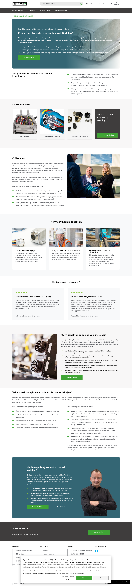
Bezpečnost (19, 557)
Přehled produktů (17, 10)
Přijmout (84, 578)
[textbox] (61, 4)
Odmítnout (100, 578)
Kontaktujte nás (29, 57)
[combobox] (61, 4)
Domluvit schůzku (37, 507)
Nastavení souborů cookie (68, 578)
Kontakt (45, 550)
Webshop (32, 10)
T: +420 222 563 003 (77, 554)
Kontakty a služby (45, 10)
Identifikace (19, 561)
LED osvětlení (20, 554)
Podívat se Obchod (107, 135)
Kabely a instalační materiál (23, 16)
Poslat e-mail (61, 507)
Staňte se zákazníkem (61, 10)
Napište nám (98, 532)
